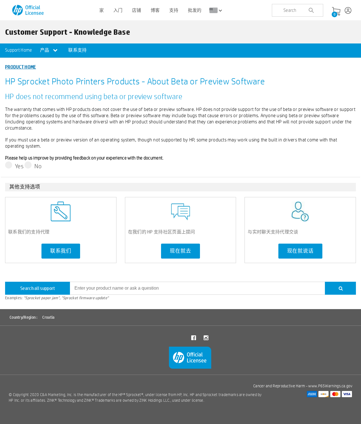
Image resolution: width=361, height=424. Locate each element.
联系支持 (77, 50)
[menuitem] (18, 50)
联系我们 (60, 251)
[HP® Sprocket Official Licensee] (28, 10)
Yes (19, 166)
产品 (45, 50)
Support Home (18, 50)
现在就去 (180, 251)
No (37, 166)
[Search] (340, 288)
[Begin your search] (311, 10)
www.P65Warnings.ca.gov (330, 385)
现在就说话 (300, 251)
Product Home (20, 67)
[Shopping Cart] (336, 11)
